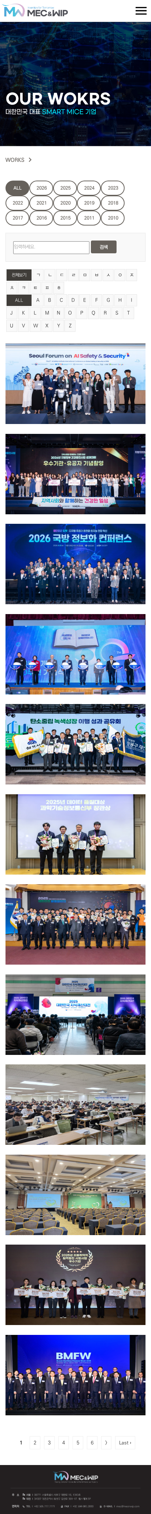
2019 (89, 203)
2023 (113, 188)
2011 (89, 218)
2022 (18, 203)
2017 (18, 218)
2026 (42, 188)
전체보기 (19, 275)
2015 (65, 218)
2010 (113, 218)
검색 (104, 247)
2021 (42, 203)
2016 (42, 218)
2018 (113, 203)
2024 (89, 188)
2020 (65, 203)
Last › (125, 1442)
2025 (65, 188)
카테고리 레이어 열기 (141, 10)
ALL (18, 188)
